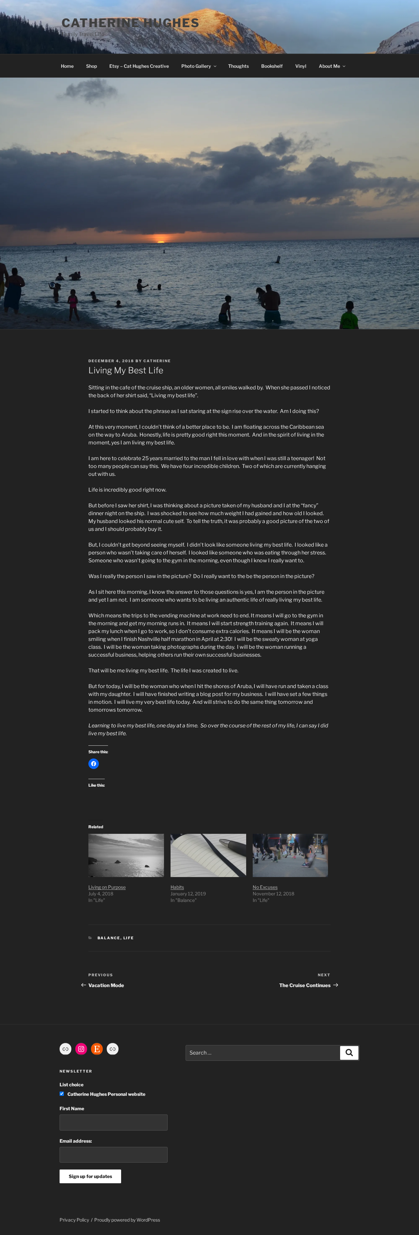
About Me (329, 66)
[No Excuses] (290, 855)
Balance (109, 938)
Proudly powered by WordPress (127, 1220)
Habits (177, 887)
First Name (72, 1108)
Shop (91, 66)
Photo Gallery (196, 66)
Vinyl (300, 66)
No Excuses (265, 887)
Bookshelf (272, 66)
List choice (71, 1084)
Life (128, 938)
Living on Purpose (107, 887)
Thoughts (238, 66)
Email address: (76, 1141)
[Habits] (208, 855)
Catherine (157, 361)
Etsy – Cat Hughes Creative (139, 66)
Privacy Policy (74, 1220)
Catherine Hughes (131, 23)
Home (67, 66)
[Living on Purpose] (126, 855)
